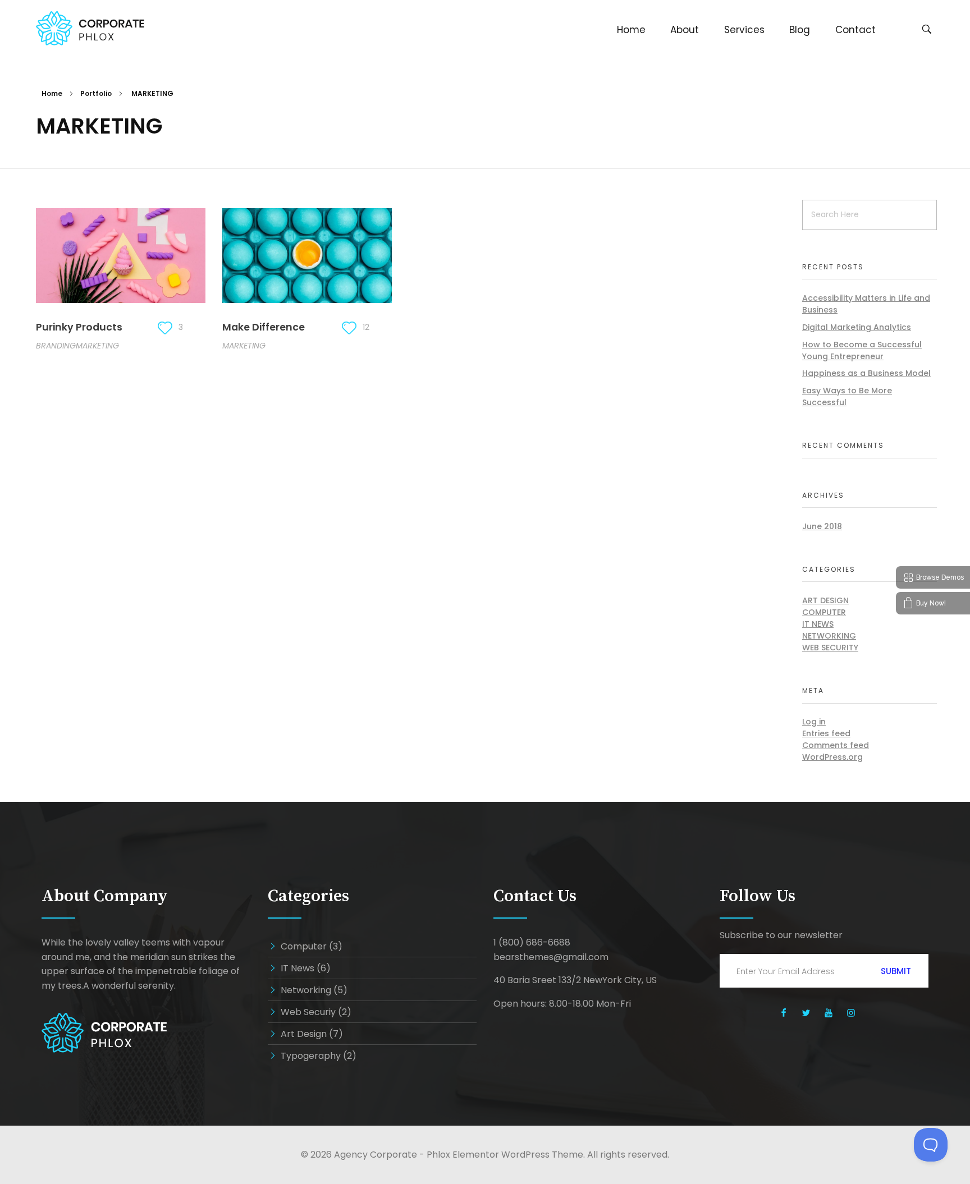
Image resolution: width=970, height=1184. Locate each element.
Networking (829, 635)
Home (52, 93)
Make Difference (263, 327)
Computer (824, 612)
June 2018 (822, 526)
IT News (818, 624)
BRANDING (56, 345)
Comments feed (835, 745)
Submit (896, 971)
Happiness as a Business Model (866, 373)
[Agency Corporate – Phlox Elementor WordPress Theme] (90, 28)
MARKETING (97, 345)
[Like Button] (165, 328)
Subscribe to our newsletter (781, 935)
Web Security (830, 647)
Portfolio (96, 93)
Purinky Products (79, 327)
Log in (814, 721)
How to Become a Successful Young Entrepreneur (862, 350)
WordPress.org (832, 757)
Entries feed (826, 733)
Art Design (825, 600)
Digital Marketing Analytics (856, 327)
